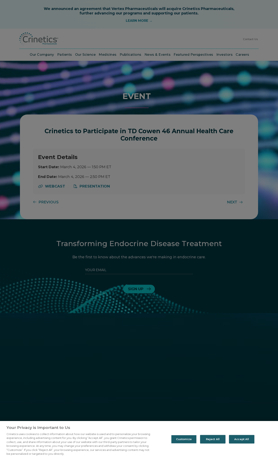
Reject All (213, 439)
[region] (139, 439)
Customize (184, 439)
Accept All (241, 439)
